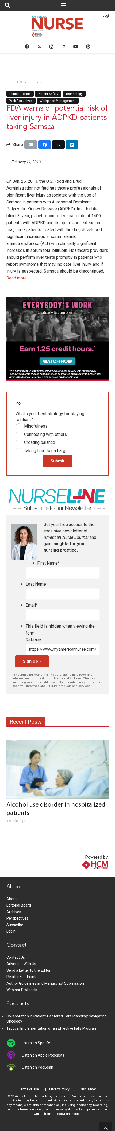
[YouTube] (75, 46)
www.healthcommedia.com (84, 874)
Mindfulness (36, 426)
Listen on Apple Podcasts (43, 1055)
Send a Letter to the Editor (28, 970)
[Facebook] (27, 46)
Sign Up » (32, 661)
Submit (57, 461)
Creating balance (39, 442)
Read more (16, 278)
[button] (7, 5)
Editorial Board (18, 905)
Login (107, 16)
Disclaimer (88, 1089)
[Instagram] (51, 46)
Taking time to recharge (46, 450)
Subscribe (14, 925)
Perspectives (17, 918)
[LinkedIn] (63, 46)
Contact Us (15, 957)
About (11, 899)
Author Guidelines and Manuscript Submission (45, 983)
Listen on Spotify (36, 1043)
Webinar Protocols (21, 990)
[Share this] (44, 144)
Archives (13, 912)
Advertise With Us (21, 964)
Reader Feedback (21, 977)
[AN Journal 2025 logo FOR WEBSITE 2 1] (57, 28)
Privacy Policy (59, 1089)
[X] (39, 46)
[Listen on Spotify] (14, 1043)
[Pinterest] (88, 46)
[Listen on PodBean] (14, 1067)
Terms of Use (29, 1089)
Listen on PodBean (37, 1067)
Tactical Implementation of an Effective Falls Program (51, 1028)
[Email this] (30, 144)
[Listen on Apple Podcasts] (14, 1055)
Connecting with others (45, 434)
